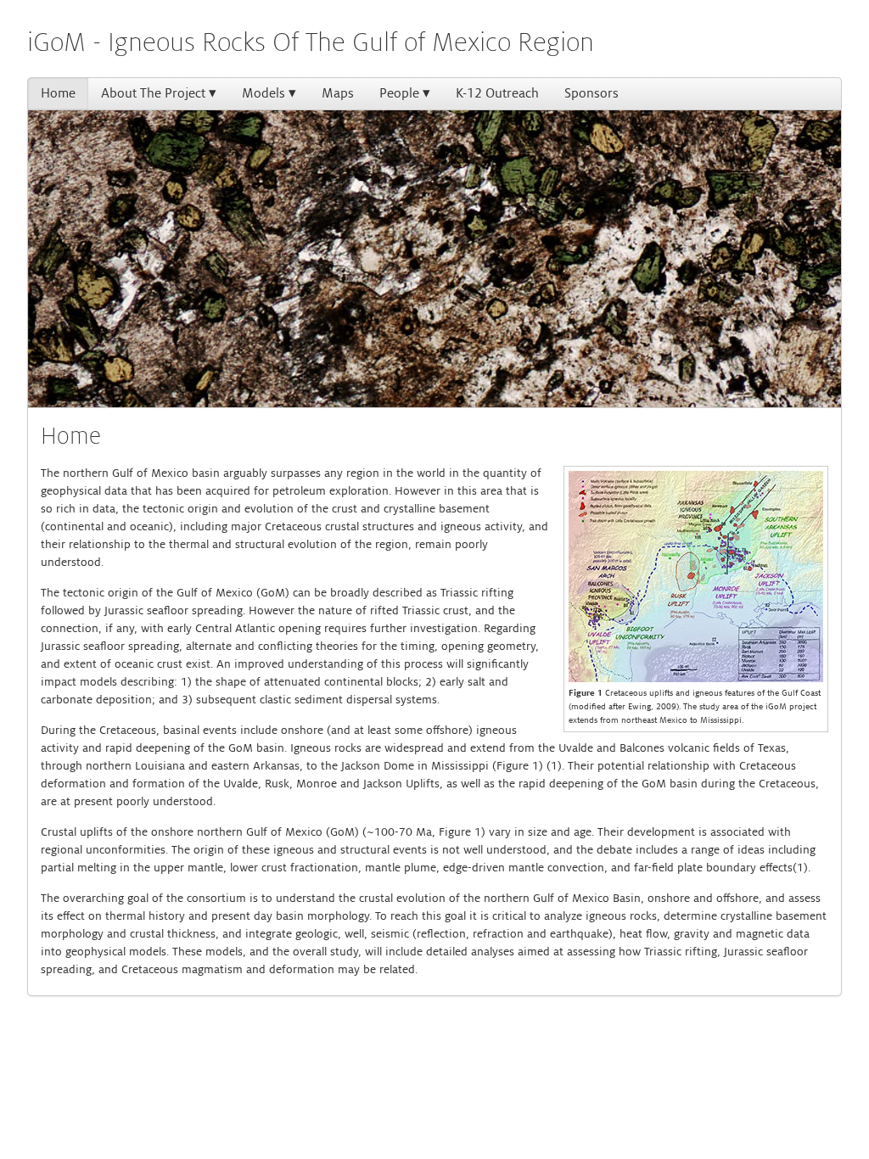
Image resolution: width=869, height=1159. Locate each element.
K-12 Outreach (497, 94)
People (399, 94)
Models (263, 94)
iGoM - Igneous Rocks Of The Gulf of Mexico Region (310, 42)
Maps (338, 94)
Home (58, 94)
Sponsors (591, 94)
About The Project (153, 94)
